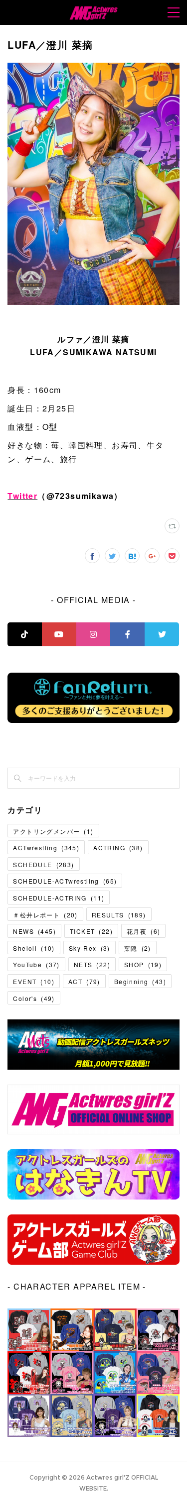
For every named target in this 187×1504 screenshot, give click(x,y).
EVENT (33, 981)
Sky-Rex (89, 948)
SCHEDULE (43, 864)
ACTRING (118, 847)
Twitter (22, 495)
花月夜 (143, 931)
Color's (33, 998)
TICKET (91, 931)
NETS (92, 964)
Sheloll (33, 948)
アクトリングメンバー (53, 831)
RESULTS (119, 914)
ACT (84, 981)
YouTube (36, 964)
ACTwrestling (46, 847)
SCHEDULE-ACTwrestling (65, 881)
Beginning (140, 981)
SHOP (143, 964)
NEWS (34, 931)
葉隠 (137, 948)
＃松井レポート (45, 914)
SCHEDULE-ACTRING (58, 898)
